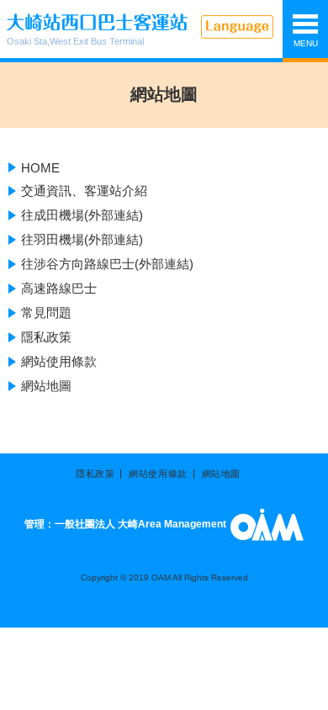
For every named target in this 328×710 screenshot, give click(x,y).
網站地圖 (46, 386)
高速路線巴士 (59, 288)
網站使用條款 (59, 361)
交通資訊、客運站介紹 (84, 190)
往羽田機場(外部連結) (82, 239)
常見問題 (46, 312)
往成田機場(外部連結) (82, 215)
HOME (40, 168)
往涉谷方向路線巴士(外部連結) (107, 264)
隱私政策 (46, 337)
